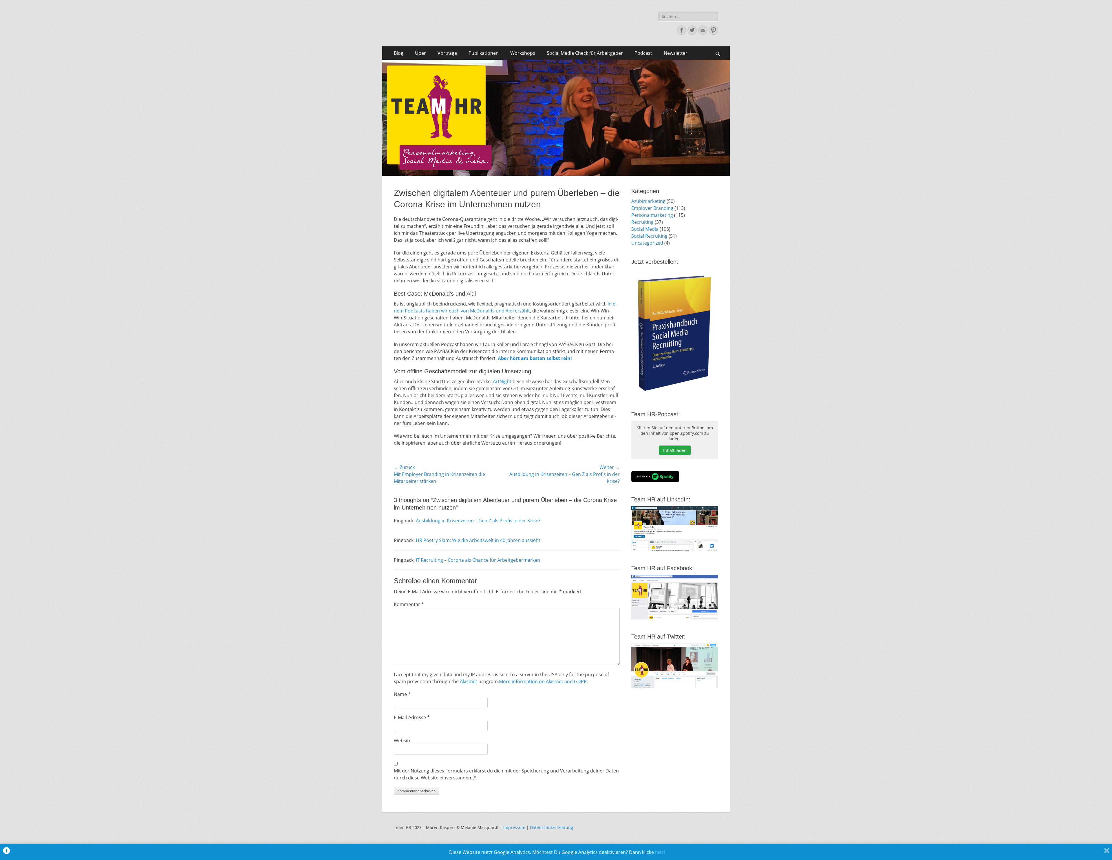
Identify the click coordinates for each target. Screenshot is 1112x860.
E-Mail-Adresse (412, 717)
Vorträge (447, 53)
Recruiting (642, 222)
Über (420, 53)
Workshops (522, 53)
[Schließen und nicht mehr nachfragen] (1106, 852)
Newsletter (675, 53)
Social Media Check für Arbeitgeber (585, 53)
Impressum (514, 827)
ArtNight (502, 381)
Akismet (468, 681)
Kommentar (409, 604)
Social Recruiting (649, 236)
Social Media (645, 229)
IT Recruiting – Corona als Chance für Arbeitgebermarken (478, 560)
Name (402, 694)
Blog (398, 53)
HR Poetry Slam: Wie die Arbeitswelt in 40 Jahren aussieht (478, 540)
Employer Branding (652, 208)
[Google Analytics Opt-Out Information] (6, 852)
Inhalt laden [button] (675, 450)
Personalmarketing (652, 215)
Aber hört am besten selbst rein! (535, 358)
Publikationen (484, 53)
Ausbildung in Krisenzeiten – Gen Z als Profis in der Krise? (478, 520)
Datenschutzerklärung (551, 827)
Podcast (643, 53)
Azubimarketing (648, 201)
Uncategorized (647, 243)
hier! (660, 852)
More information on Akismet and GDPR (543, 681)
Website (402, 740)
